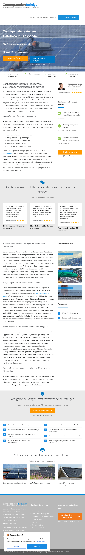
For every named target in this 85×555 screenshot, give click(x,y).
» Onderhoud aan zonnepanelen (42, 516)
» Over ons (34, 522)
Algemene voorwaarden (29, 552)
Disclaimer (51, 552)
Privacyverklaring (42, 552)
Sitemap (66, 552)
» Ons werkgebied (37, 528)
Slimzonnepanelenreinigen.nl (12, 552)
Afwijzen (16, 546)
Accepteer (37, 546)
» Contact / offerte (37, 525)
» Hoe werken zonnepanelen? (41, 514)
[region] (27, 541)
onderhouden (8, 153)
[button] (70, 313)
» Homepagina (35, 511)
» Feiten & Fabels (36, 519)
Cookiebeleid (40, 541)
